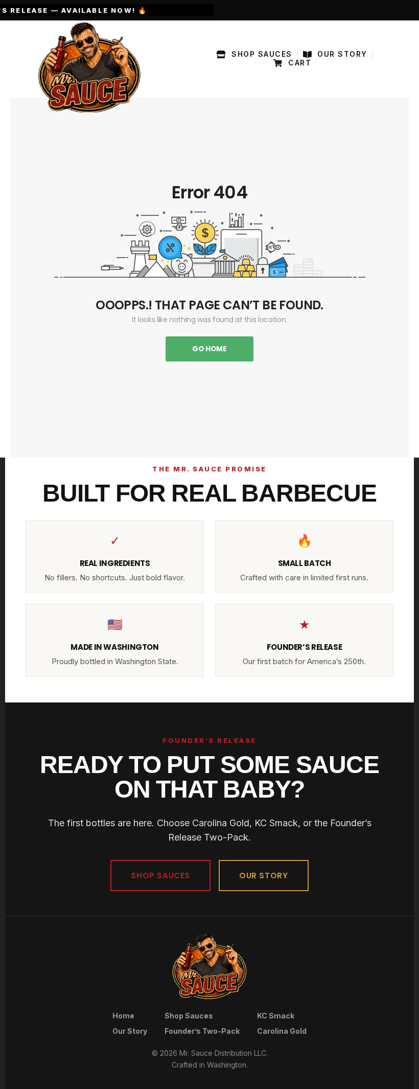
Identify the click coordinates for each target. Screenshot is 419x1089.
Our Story (129, 1031)
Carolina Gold (282, 1031)
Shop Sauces (189, 1015)
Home (123, 1015)
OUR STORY (263, 875)
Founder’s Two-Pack (202, 1031)
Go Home (209, 349)
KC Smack (275, 1015)
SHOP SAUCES (160, 875)
